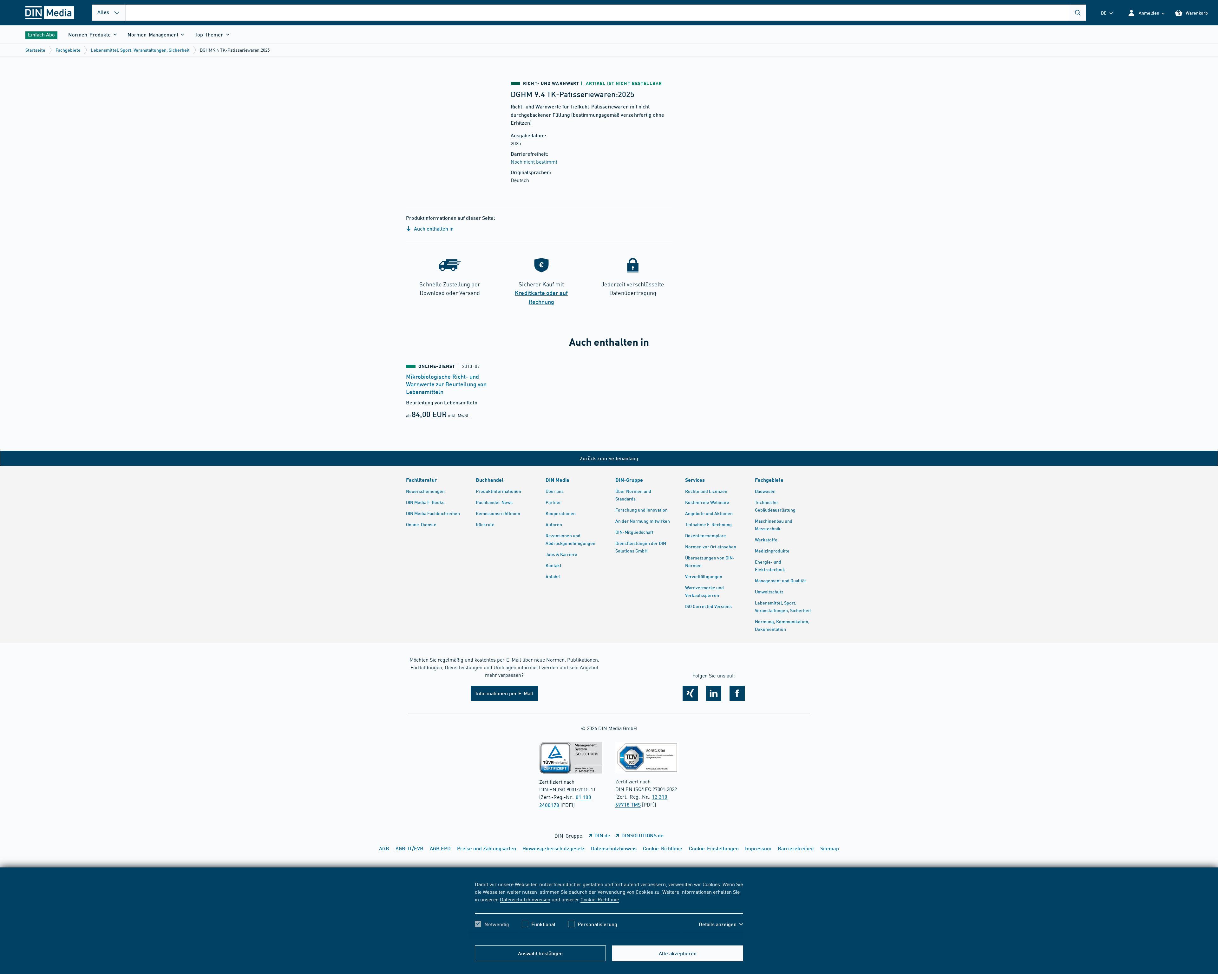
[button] (1146, 12)
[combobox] (606, 13)
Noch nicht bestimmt (534, 161)
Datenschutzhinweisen (525, 899)
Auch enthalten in (433, 229)
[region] (609, 909)
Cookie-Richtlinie (599, 899)
